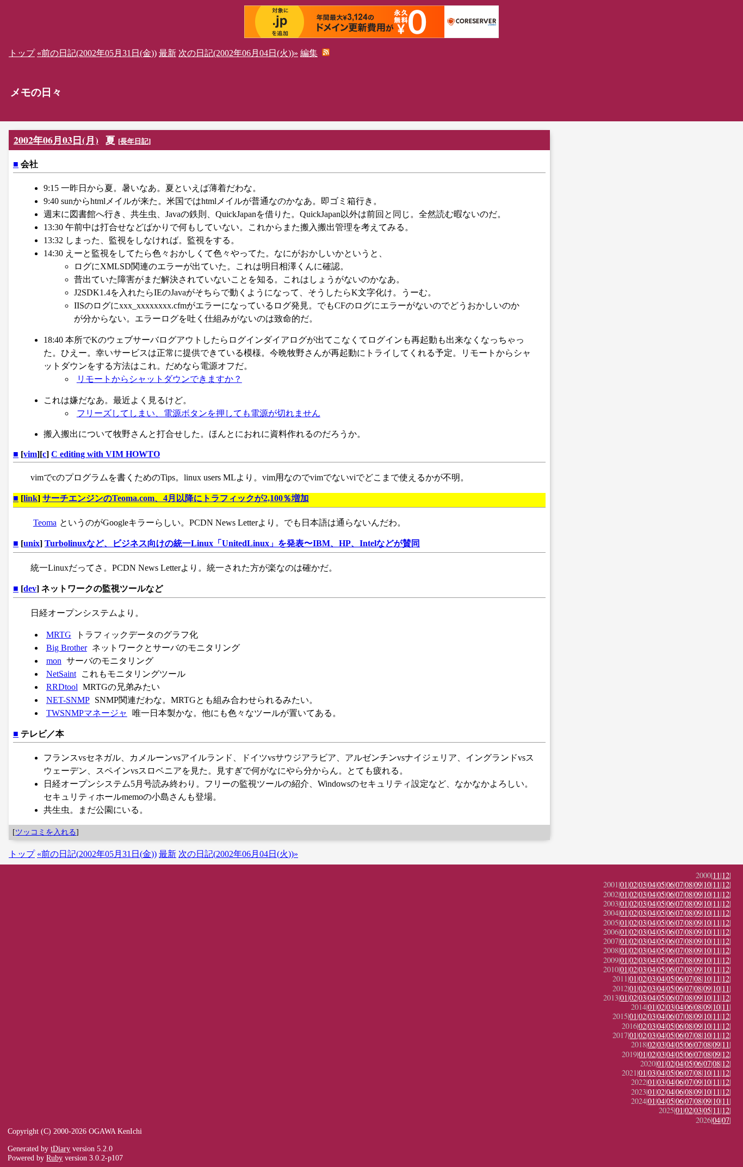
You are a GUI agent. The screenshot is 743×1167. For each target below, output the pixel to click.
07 (679, 884)
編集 (309, 53)
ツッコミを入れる (45, 832)
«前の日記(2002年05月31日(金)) (97, 53)
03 (642, 884)
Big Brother (66, 647)
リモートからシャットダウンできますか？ (159, 379)
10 (707, 884)
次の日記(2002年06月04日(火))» (238, 53)
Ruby (54, 1157)
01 (624, 884)
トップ (22, 53)
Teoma (45, 522)
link (30, 498)
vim (30, 454)
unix (31, 543)
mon (53, 660)
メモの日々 (36, 92)
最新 (167, 53)
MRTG (58, 634)
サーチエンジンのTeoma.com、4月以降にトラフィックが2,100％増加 (175, 498)
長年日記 (134, 141)
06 (670, 884)
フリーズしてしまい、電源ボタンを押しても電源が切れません (198, 413)
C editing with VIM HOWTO (105, 454)
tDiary (60, 1148)
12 (725, 875)
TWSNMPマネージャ (86, 713)
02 (633, 884)
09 (698, 884)
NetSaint (61, 673)
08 (688, 884)
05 (661, 884)
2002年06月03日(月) (56, 140)
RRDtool (62, 686)
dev (29, 588)
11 (716, 875)
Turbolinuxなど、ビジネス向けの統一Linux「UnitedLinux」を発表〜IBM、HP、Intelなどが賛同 (232, 543)
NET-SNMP (68, 700)
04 (651, 884)
